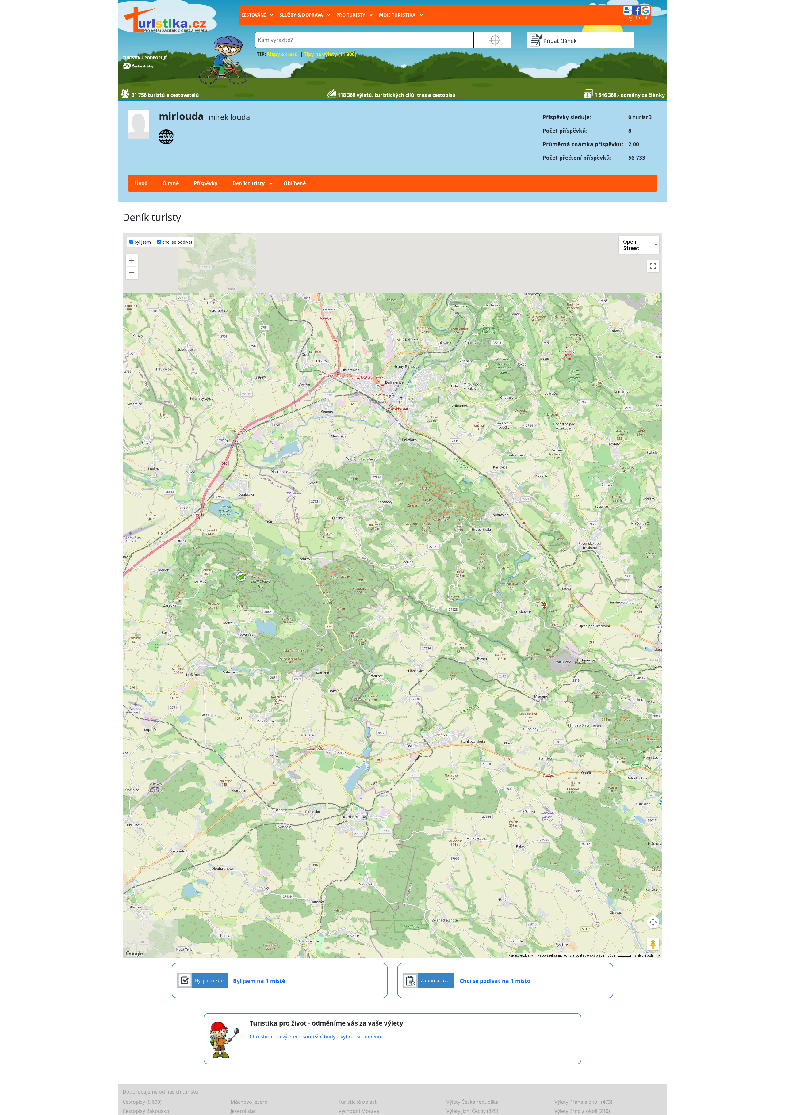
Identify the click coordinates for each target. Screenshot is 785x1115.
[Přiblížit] (132, 260)
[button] (241, 577)
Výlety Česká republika (472, 1101)
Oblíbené (295, 183)
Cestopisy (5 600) (142, 1101)
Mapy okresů (282, 54)
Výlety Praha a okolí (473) (583, 1101)
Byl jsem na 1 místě (259, 980)
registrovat (637, 18)
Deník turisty (250, 183)
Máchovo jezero (249, 1101)
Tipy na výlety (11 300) (330, 54)
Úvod (141, 183)
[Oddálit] (132, 273)
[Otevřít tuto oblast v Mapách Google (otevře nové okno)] (134, 954)
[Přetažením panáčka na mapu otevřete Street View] (653, 944)
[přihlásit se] (636, 9)
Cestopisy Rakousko (146, 1111)
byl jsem (142, 242)
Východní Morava (359, 1111)
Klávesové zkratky (521, 955)
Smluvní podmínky (648, 955)
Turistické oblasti (358, 1101)
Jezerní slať (243, 1111)
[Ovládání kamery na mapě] (653, 922)
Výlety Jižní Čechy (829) (472, 1111)
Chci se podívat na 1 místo (495, 980)
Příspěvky (205, 183)
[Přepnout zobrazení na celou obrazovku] (653, 266)
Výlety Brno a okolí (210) (582, 1111)
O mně (171, 183)
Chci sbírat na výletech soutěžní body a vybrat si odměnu (315, 1036)
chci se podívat (176, 242)
